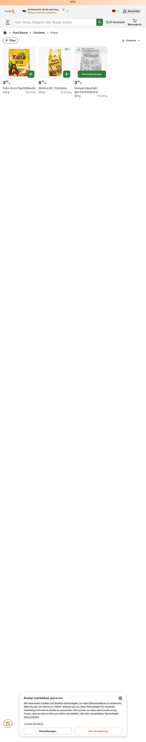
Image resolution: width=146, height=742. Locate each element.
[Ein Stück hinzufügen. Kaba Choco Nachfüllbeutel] (30, 74)
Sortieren (131, 40)
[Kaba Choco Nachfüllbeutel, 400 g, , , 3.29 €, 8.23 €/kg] (19, 62)
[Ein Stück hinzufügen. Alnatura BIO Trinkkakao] (66, 74)
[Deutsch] (115, 11)
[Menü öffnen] (8, 22)
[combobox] (55, 22)
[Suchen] (99, 22)
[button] (131, 11)
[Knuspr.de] (5, 33)
